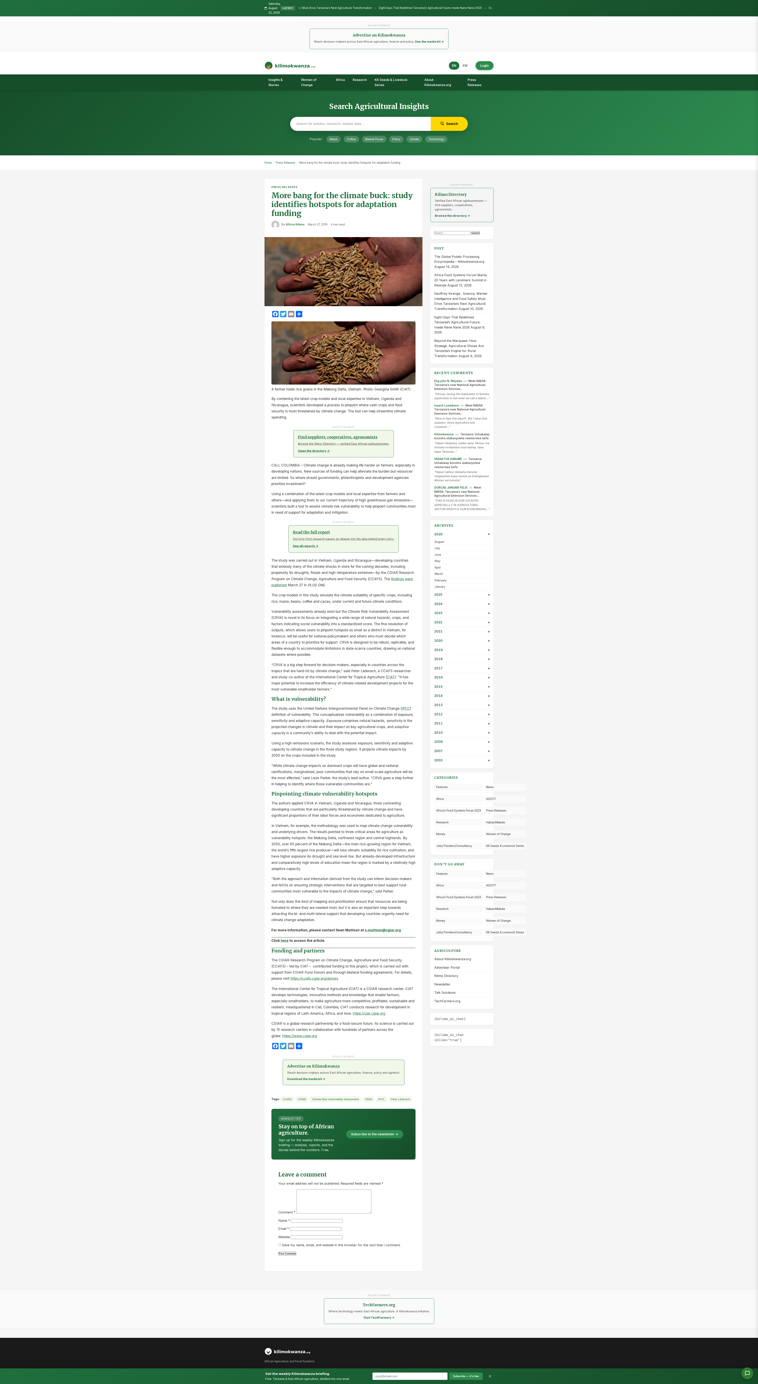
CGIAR (302, 1099)
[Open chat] (747, 1373)
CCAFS (287, 1099)
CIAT (391, 677)
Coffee (351, 139)
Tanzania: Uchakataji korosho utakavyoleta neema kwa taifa (458, 463)
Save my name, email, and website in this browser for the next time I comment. (341, 1245)
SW (465, 66)
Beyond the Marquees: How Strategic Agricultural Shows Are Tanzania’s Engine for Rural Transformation (408, 8)
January (440, 586)
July (437, 548)
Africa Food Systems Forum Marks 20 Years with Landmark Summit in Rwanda (460, 280)
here (285, 940)
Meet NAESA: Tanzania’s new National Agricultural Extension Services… (460, 385)
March (439, 574)
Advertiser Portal (447, 967)
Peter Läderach (400, 1099)
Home (268, 162)
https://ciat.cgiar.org (369, 1013)
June (438, 554)
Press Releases (474, 82)
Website (284, 1237)
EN (454, 66)
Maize (334, 139)
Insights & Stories (275, 82)
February (441, 580)
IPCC (406, 708)
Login (484, 66)
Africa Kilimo (295, 224)
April (438, 567)
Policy (396, 139)
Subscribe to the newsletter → (374, 1134)
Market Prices (374, 139)
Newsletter (442, 984)
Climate (414, 139)
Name (284, 1221)
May (437, 561)
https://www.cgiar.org (299, 1036)
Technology (436, 139)
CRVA (368, 1099)
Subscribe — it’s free (466, 1376)
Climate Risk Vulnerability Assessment (335, 1099)
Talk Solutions (445, 993)
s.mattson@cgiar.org (383, 930)
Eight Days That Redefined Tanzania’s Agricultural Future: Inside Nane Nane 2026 (457, 322)
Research (360, 80)
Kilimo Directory (446, 976)
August (439, 542)
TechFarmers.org (447, 1001)
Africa (340, 80)
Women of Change (308, 82)
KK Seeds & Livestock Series (391, 82)
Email (283, 1229)
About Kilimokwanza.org (437, 82)
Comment (287, 1212)
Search (475, 233)
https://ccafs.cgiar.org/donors (314, 978)
